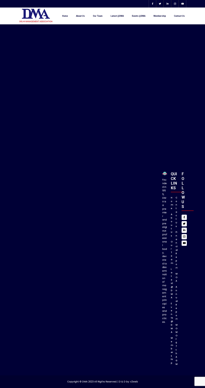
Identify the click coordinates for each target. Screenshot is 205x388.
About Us (80, 16)
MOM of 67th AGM (177, 344)
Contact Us (179, 16)
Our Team (97, 16)
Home (65, 16)
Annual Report (177, 302)
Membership (160, 16)
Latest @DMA (117, 16)
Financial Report (177, 250)
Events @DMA (138, 16)
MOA (177, 277)
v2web (134, 381)
